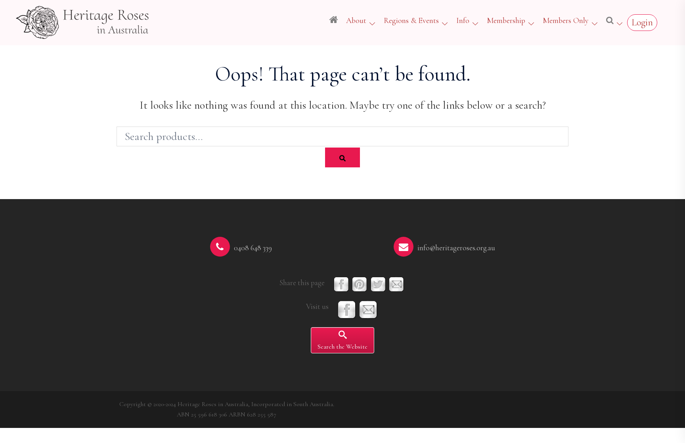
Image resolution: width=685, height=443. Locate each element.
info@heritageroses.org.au (456, 248)
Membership (506, 20)
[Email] (368, 309)
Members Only (566, 20)
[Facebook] (346, 309)
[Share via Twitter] (378, 284)
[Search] (342, 157)
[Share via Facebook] (341, 284)
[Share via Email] (396, 284)
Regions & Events (411, 20)
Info (462, 20)
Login (642, 22)
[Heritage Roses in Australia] (83, 21)
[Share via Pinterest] (359, 284)
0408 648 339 (253, 248)
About (356, 20)
